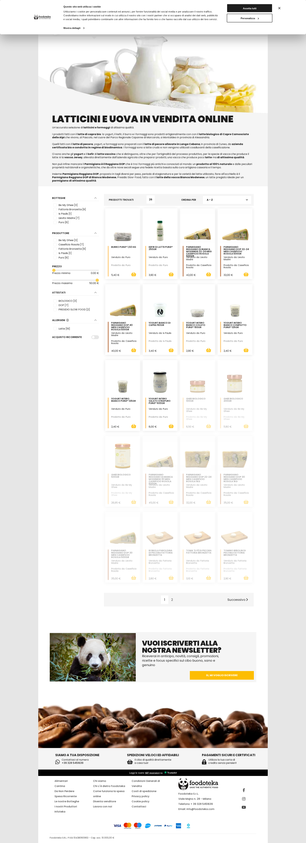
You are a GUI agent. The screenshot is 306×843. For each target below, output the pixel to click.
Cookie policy (140, 801)
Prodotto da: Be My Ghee (196, 418)
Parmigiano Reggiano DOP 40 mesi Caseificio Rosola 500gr (122, 326)
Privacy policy (140, 796)
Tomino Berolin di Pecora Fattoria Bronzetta (235, 553)
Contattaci (139, 806)
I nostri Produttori (66, 806)
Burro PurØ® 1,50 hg (123, 247)
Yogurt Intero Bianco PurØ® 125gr (123, 400)
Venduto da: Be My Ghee (196, 410)
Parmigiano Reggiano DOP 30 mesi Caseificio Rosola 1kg (234, 478)
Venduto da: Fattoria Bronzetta (160, 562)
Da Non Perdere (64, 791)
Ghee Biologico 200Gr (233, 400)
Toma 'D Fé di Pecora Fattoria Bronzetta (198, 551)
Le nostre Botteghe (67, 801)
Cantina (60, 786)
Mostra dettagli (71, 28)
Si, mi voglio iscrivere (222, 675)
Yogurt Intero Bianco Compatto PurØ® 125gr (235, 325)
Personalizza (248, 18)
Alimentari (61, 781)
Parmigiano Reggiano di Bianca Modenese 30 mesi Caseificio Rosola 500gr (161, 479)
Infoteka (60, 811)
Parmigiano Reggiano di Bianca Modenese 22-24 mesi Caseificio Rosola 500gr (199, 251)
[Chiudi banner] (279, 8)
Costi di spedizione (144, 791)
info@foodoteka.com (200, 809)
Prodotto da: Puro (121, 265)
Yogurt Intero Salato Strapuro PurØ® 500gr (160, 401)
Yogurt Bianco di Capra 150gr (160, 324)
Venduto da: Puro (120, 257)
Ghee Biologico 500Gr (121, 476)
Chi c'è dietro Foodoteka (109, 786)
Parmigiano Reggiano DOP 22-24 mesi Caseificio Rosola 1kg (198, 478)
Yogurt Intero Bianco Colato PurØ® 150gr (195, 325)
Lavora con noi (102, 806)
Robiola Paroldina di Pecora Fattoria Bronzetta (161, 553)
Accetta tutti (249, 8)
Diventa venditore (104, 801)
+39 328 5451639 (72, 762)
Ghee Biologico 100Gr (196, 400)
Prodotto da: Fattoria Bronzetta (160, 570)
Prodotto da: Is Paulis (160, 341)
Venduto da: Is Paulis (160, 333)
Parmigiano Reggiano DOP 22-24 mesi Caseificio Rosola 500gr (236, 250)
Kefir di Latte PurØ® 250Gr (161, 248)
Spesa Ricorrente (66, 796)
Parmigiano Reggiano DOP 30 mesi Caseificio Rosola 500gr (121, 554)
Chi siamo (99, 781)
